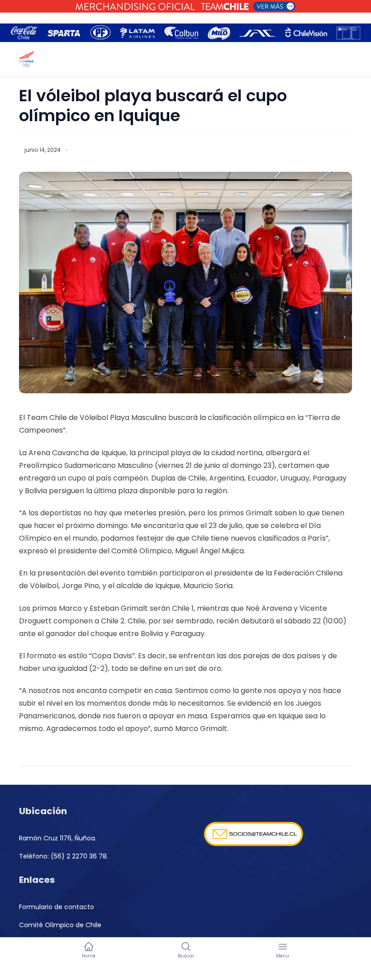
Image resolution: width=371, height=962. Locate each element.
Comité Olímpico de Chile (60, 924)
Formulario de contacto (56, 906)
